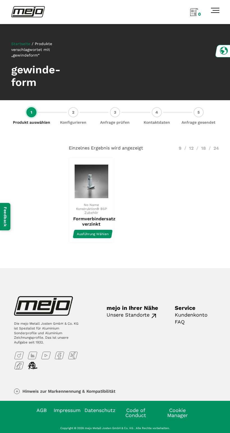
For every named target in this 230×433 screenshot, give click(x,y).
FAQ (180, 322)
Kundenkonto (191, 315)
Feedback (5, 216)
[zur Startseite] (28, 11)
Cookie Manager (177, 412)
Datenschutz (100, 410)
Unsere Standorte (128, 315)
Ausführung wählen (93, 234)
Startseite (20, 43)
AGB (41, 410)
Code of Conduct (135, 412)
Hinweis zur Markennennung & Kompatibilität (68, 391)
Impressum (67, 410)
